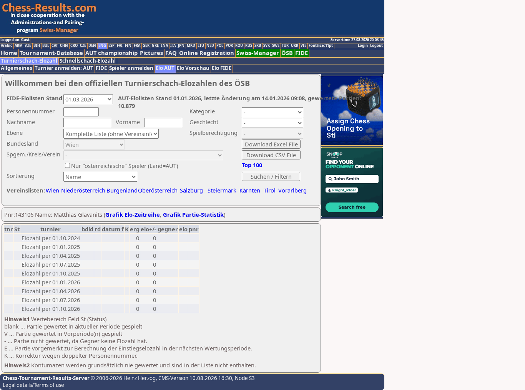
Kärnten (249, 190)
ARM (19, 45)
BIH (36, 45)
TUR (285, 45)
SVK (266, 45)
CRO (74, 45)
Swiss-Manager (257, 52)
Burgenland (122, 190)
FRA (137, 45)
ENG (102, 45)
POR (229, 45)
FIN (128, 45)
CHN (64, 45)
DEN (92, 45)
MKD (191, 45)
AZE (28, 45)
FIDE (301, 52)
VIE (303, 45)
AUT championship (111, 52)
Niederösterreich (82, 190)
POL (219, 45)
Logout (376, 45)
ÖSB (287, 52)
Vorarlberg (292, 190)
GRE (155, 45)
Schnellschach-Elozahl (88, 61)
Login (363, 45)
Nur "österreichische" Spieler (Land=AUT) (124, 165)
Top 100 (252, 165)
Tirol (270, 190)
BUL (45, 45)
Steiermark (222, 190)
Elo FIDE (221, 68)
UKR (294, 45)
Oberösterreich (158, 190)
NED (210, 45)
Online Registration (206, 52)
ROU (239, 45)
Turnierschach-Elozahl (29, 61)
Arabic (6, 45)
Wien (52, 190)
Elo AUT (165, 68)
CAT (55, 45)
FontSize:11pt (321, 45)
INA (164, 45)
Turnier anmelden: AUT (64, 68)
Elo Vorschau (193, 68)
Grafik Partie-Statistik (193, 214)
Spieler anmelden (131, 68)
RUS (248, 45)
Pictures (151, 52)
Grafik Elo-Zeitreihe (132, 214)
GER (146, 45)
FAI (120, 45)
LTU (201, 45)
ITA (173, 45)
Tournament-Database (51, 52)
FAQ (171, 52)
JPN (181, 45)
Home (9, 52)
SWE (275, 45)
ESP (111, 45)
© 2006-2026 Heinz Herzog (123, 378)
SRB (257, 45)
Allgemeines (16, 68)
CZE (83, 45)
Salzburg (191, 190)
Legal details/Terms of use (33, 385)
